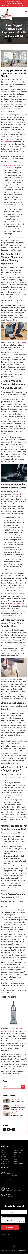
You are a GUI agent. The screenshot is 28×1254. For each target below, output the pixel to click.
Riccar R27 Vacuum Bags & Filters (17, 1102)
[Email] (3, 1189)
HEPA (24, 343)
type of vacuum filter (16, 604)
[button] (26, 12)
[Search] (23, 1087)
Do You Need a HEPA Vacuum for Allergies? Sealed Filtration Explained (18, 1115)
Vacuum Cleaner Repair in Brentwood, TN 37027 (18, 1108)
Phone (8, 1195)
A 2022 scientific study (12, 165)
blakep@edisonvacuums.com (13, 1190)
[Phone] (3, 1195)
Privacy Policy (6, 1234)
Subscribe (10, 1227)
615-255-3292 (9, 1196)
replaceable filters (18, 494)
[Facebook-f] (14, 1246)
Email (7, 1188)
